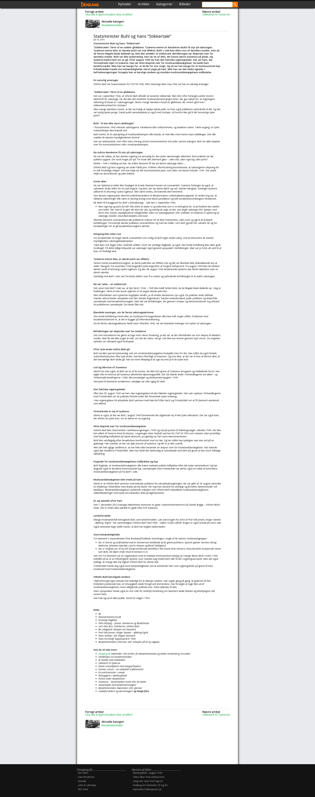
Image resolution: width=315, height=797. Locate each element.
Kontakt (82, 781)
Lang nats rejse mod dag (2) (148, 781)
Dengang (90, 4)
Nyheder (124, 4)
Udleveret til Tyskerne (216, 14)
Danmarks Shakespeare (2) (147, 789)
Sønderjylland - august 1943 (147, 772)
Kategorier (164, 4)
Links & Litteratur (87, 785)
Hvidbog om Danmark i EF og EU (150, 785)
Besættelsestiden (112, 25)
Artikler (144, 4)
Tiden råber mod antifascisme (149, 776)
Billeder (185, 4)
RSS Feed (83, 789)
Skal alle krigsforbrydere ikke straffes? (109, 14)
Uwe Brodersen (86, 776)
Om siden (83, 772)
